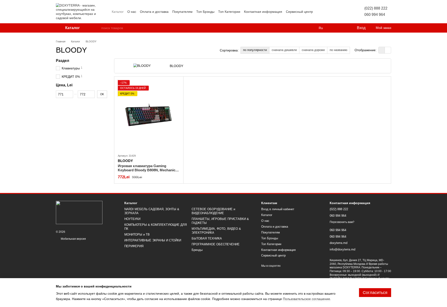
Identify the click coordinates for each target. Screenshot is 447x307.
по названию (338, 50)
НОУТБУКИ (132, 219)
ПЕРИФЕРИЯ (133, 246)
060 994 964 (374, 15)
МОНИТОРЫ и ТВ (137, 234)
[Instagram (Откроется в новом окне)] (319, 11)
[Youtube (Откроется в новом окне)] (336, 11)
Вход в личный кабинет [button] (277, 209)
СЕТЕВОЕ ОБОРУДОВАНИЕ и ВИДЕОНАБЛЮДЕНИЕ (213, 211)
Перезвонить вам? (342, 222)
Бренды (197, 250)
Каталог (118, 11)
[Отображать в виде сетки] (382, 50)
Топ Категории (229, 11)
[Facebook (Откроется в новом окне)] (330, 11)
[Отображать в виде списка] (388, 50)
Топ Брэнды (205, 11)
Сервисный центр (299, 11)
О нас (131, 11)
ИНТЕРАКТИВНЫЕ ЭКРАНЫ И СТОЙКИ (152, 240)
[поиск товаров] (97, 28)
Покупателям (182, 11)
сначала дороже (313, 50)
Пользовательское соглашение (306, 299)
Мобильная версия (73, 238)
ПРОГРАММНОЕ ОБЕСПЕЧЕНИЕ (216, 244)
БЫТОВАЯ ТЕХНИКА (207, 238)
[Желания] (343, 28)
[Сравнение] (334, 28)
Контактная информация (263, 11)
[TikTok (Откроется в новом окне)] (325, 11)
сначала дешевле (284, 50)
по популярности (255, 50)
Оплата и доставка (154, 11)
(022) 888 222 (375, 8)
